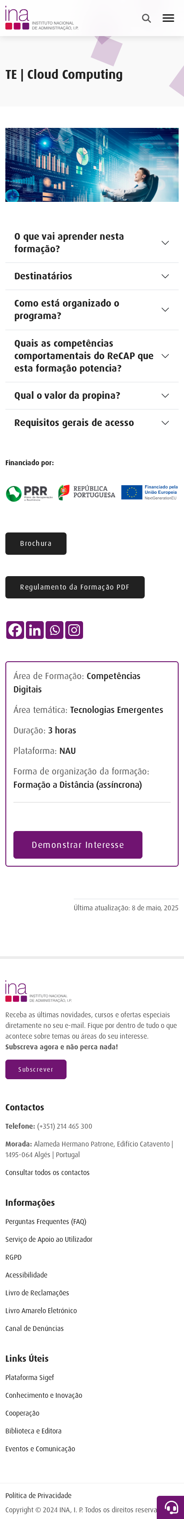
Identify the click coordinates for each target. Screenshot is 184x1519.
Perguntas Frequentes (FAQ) (45, 1221)
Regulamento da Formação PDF (75, 587)
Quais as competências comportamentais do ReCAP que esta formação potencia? (84, 356)
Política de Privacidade (38, 1495)
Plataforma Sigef (29, 1377)
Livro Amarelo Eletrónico (41, 1310)
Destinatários (43, 276)
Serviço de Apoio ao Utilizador (48, 1239)
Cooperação (22, 1413)
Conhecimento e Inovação (43, 1395)
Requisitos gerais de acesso (74, 422)
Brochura (36, 543)
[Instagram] (74, 630)
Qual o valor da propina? (67, 395)
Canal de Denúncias (34, 1328)
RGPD (13, 1257)
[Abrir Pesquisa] (146, 18)
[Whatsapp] (54, 630)
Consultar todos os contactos (47, 1172)
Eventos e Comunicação (40, 1448)
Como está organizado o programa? (66, 309)
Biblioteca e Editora (33, 1431)
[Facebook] (15, 630)
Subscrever (36, 1069)
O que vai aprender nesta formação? (69, 242)
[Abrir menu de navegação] (168, 18)
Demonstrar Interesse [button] (78, 845)
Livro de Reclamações (37, 1293)
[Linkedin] (35, 630)
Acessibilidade (26, 1275)
